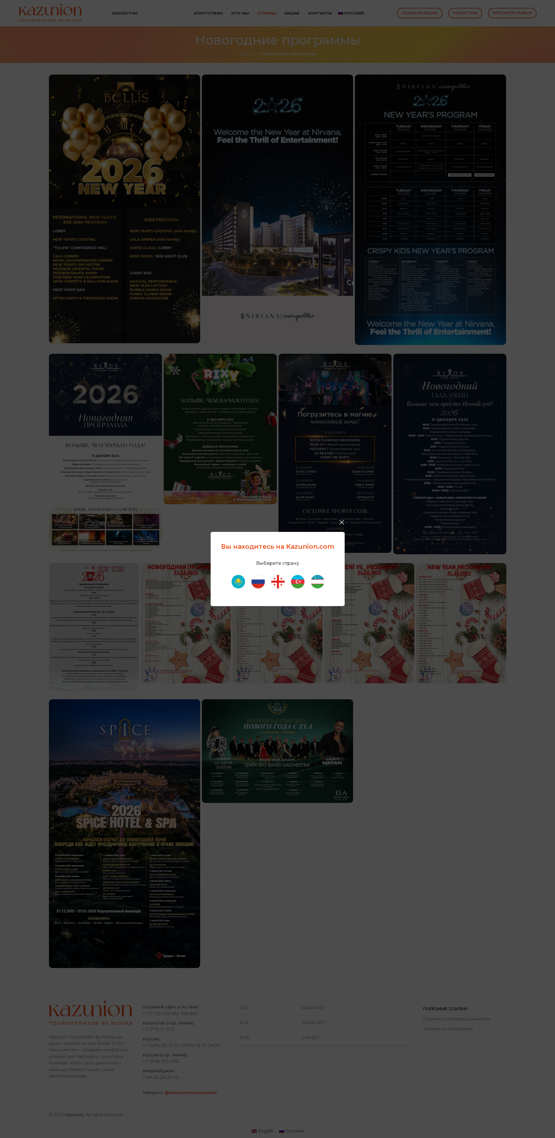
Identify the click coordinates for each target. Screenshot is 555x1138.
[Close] (341, 522)
